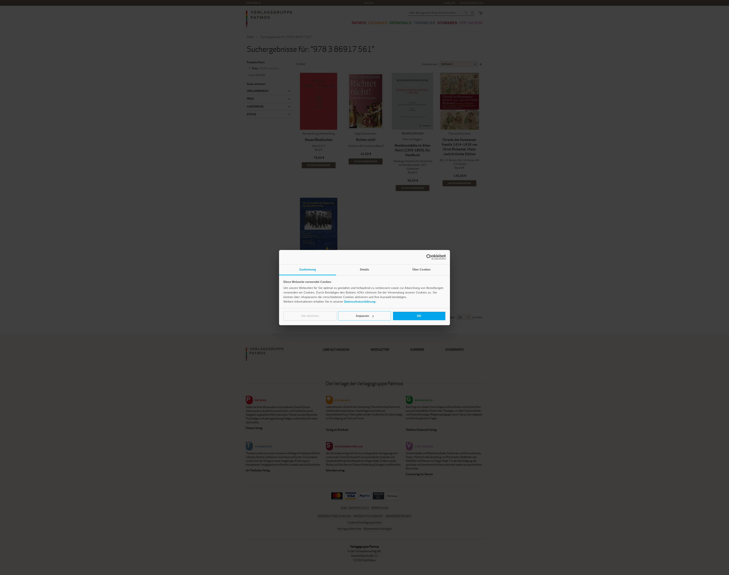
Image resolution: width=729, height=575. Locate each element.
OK (419, 315)
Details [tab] (364, 269)
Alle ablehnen (310, 315)
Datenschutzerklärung (360, 301)
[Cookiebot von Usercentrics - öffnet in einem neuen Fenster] (429, 257)
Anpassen (362, 315)
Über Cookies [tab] (421, 269)
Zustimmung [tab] (307, 269)
